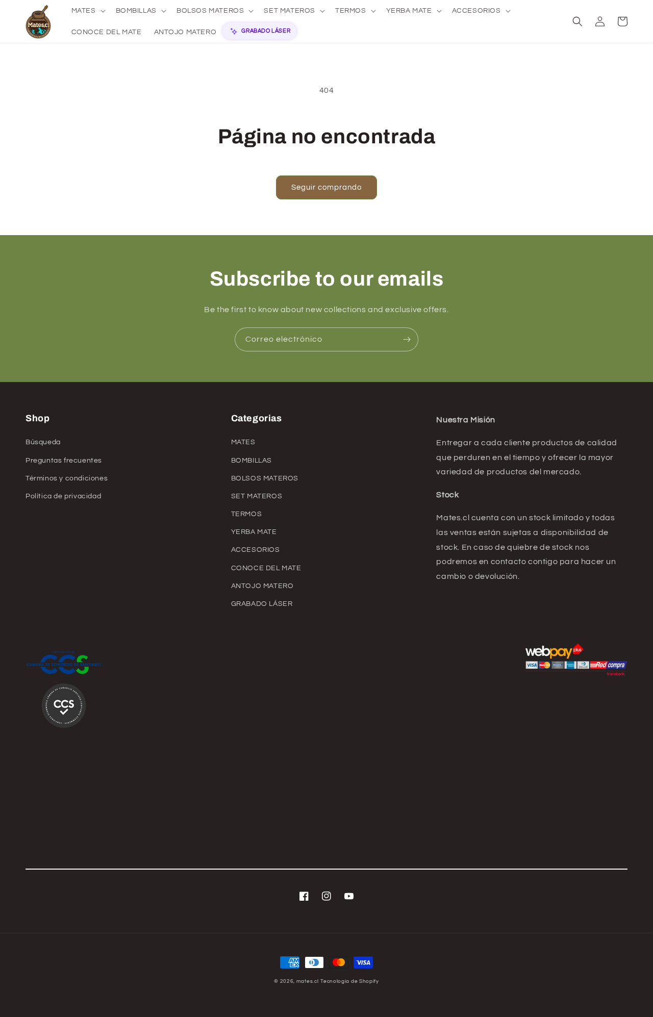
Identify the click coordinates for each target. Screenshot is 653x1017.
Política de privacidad (63, 496)
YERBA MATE (254, 532)
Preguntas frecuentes (64, 460)
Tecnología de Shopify (349, 981)
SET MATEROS (257, 496)
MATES (243, 442)
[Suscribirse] (406, 339)
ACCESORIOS (255, 549)
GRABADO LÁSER (262, 603)
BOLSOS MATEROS (264, 478)
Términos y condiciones (67, 478)
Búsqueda (43, 442)
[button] (87, 10)
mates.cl (307, 981)
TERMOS (246, 514)
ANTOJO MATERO (262, 586)
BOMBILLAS (251, 460)
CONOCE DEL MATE (266, 568)
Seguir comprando (326, 187)
